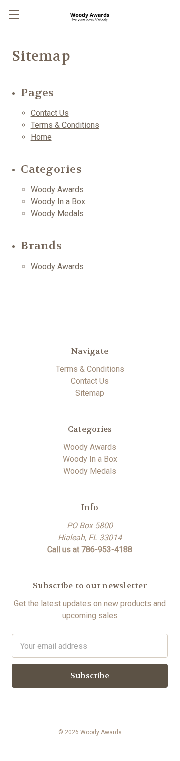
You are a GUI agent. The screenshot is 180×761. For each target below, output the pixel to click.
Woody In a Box (58, 201)
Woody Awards (57, 189)
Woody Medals (57, 213)
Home (41, 137)
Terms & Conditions (65, 125)
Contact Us (50, 113)
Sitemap (90, 393)
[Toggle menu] (14, 14)
